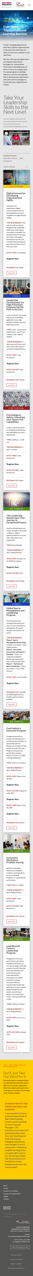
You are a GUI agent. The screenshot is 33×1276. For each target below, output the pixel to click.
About (5, 1185)
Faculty (5, 1188)
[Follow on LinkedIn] (5, 1208)
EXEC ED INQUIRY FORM (20, 1247)
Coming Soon (7, 161)
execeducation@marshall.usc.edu (20, 1236)
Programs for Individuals (10, 1191)
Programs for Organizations (11, 1193)
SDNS (21, 158)
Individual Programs (9, 155)
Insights (5, 1196)
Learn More (11, 273)
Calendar (6, 1199)
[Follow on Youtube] (8, 1208)
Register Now (13, 259)
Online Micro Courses (10, 158)
